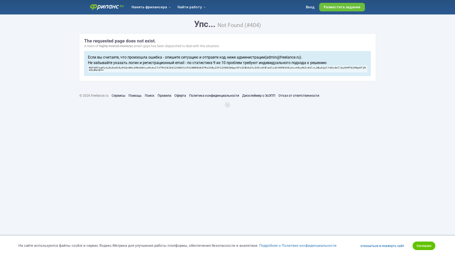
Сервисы (118, 95)
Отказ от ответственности (298, 95)
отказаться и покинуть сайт (382, 246)
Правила (164, 95)
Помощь (135, 95)
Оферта (180, 95)
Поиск (150, 95)
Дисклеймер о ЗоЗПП (258, 95)
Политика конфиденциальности (214, 95)
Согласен (424, 246)
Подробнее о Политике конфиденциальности (298, 245)
